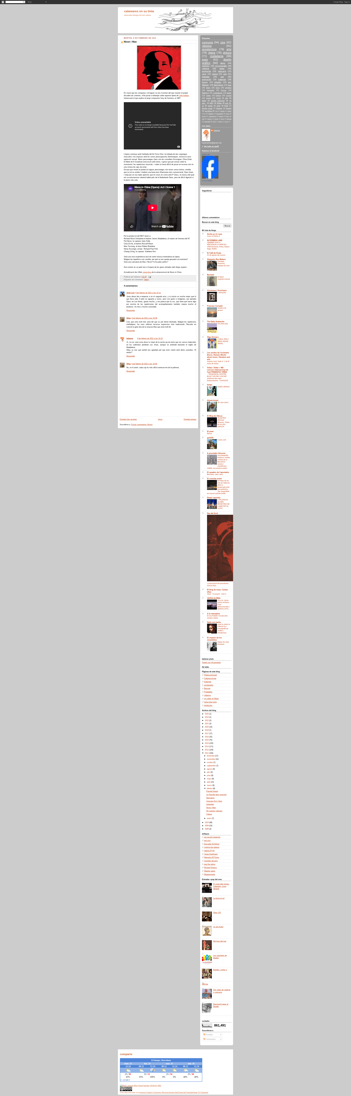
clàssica (207, 45)
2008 (207, 829)
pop (225, 74)
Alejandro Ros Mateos (216, 259)
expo (205, 59)
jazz (227, 116)
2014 (207, 743)
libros (222, 63)
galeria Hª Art (209, 851)
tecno (204, 116)
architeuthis (208, 685)
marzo (209, 785)
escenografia (221, 66)
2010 (207, 822)
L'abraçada (222, 293)
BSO (226, 106)
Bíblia (219, 103)
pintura (227, 52)
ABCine (205, 984)
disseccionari (212, 400)
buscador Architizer (211, 844)
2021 (207, 724)
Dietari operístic (213, 498)
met (203, 119)
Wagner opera (209, 871)
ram (222, 77)
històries (206, 66)
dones (221, 116)
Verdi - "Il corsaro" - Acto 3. (217, 594)
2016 (207, 737)
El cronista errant (214, 479)
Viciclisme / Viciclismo (217, 290)
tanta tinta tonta (210, 702)
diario (208, 88)
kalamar (129, 338)
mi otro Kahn (218, 927)
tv (205, 114)
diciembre (211, 756)
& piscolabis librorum (216, 453)
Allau (128, 318)
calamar (205, 68)
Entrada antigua (190, 419)
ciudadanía (216, 56)
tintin (218, 106)
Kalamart (207, 682)
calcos (209, 119)
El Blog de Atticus (214, 416)
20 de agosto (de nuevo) (216, 255)
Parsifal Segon (212, 791)
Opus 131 (217, 913)
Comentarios (210, 1039)
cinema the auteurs (211, 847)
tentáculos (208, 705)
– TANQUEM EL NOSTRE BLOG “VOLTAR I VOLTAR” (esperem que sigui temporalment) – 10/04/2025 (217, 377)
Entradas (209, 1035)
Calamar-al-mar (210, 678)
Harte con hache (214, 622)
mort (227, 114)
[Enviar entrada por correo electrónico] (149, 277)
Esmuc (224, 90)
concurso (207, 42)
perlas (210, 106)
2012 (207, 750)
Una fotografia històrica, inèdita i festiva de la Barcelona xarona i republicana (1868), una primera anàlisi (218, 461)
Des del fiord (212, 513)
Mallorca (205, 93)
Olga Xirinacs (213, 337)
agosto (210, 769)
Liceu (218, 98)
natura (215, 74)
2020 (207, 727)
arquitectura (209, 49)
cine (222, 42)
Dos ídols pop (223, 324)
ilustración (206, 71)
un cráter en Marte (211, 699)
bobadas (206, 77)
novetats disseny (211, 861)
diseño (228, 108)
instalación (219, 114)
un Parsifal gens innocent (216, 795)
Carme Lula (206, 154)
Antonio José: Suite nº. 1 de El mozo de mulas (218, 362)
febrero (210, 788)
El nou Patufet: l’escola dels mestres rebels (217, 617)
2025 (207, 714)
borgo (209, 385)
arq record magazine (212, 837)
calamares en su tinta (139, 11)
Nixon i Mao (211, 808)
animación (206, 79)
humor (205, 82)
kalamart (222, 79)
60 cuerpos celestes (214, 811)
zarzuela (207, 121)
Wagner (219, 108)
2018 (207, 730)
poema (229, 119)
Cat (216, 111)
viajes (208, 96)
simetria (228, 88)
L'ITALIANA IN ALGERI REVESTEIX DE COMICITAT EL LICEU (224, 504)
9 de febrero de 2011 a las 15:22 (150, 338)
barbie (222, 111)
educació (222, 71)
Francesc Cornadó (215, 306)
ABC (211, 103)
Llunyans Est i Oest (214, 801)
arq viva (207, 841)
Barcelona (218, 85)
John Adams (184, 96)
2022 (207, 720)
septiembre (211, 766)
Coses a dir (222, 440)
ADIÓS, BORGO (224, 387)
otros (218, 88)
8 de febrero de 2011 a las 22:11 (148, 293)
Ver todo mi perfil (211, 146)
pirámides (210, 804)
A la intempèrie (213, 614)
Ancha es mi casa (214, 234)
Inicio (160, 419)
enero (209, 818)
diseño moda (207, 108)
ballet (204, 101)
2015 (207, 740)
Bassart (207, 688)
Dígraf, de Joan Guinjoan (223, 643)
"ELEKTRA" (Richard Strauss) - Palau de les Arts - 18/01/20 (224, 422)
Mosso (209, 434)
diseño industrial (218, 101)
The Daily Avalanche (215, 322)
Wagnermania (209, 874)
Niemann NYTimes (211, 857)
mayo (209, 779)
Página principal (210, 675)
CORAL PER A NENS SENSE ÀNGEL (223, 341)
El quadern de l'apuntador (218, 472)
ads (226, 98)
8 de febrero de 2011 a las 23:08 (144, 318)
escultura (208, 111)
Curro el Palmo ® (213, 236)
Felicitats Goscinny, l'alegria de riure (224, 263)
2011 (207, 753)
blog (229, 85)
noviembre (211, 759)
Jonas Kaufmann (211, 854)
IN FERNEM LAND (214, 240)
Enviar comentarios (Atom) (141, 425)
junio (209, 775)
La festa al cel (218, 898)
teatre (229, 93)
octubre (210, 762)
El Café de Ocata (214, 253)
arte (229, 49)
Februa (209, 814)
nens (204, 74)
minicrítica (146, 272)
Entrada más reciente (128, 419)
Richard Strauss (210, 868)
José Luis (130, 293)
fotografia (210, 90)
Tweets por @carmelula (211, 663)
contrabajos (217, 93)
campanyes (212, 116)
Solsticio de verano (222, 309)
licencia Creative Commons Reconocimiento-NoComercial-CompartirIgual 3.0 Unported (173, 1092)
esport (208, 98)
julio (209, 772)
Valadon (210, 114)
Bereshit (210, 275)
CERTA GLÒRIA (213, 598)
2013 (207, 746)
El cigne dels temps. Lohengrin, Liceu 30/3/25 (221, 886)
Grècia (218, 96)
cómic (216, 119)
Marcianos (210, 798)
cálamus (207, 695)
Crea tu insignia (207, 180)
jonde (226, 121)
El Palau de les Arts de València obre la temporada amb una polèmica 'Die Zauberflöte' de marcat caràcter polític (218, 487)
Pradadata (208, 692)
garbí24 (210, 438)
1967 (214, 121)
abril (209, 782)
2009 (207, 826)
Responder (130, 310)
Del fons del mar (219, 941)
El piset (210, 431)
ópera (146, 280)
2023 (207, 717)
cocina (228, 96)
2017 (207, 733)
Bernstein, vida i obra (215, 474)
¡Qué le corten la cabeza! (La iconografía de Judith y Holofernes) (224, 628)
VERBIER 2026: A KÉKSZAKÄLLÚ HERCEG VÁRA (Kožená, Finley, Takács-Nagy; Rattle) (218, 246)
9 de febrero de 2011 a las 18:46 (144, 364)
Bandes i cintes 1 (220, 970)
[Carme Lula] (210, 178)
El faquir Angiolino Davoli (224, 278)
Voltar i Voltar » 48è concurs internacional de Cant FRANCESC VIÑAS (217, 370)
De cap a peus (223, 402)
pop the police (209, 864)
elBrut (220, 121)
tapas (222, 68)
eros (222, 119)
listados (217, 82)
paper (229, 111)
